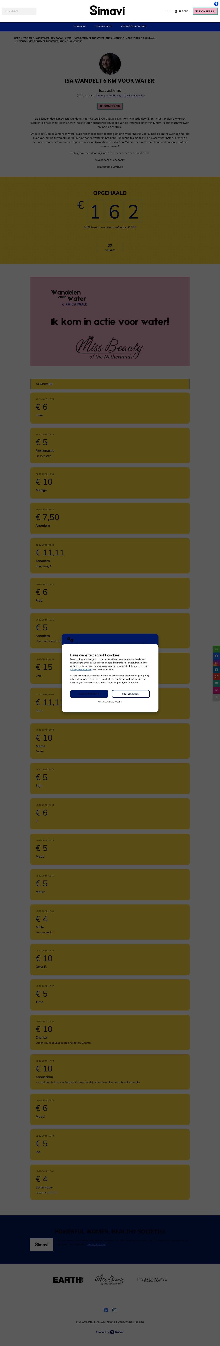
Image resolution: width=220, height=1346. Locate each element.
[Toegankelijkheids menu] (216, 4)
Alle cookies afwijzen (110, 701)
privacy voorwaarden (80, 669)
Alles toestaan (89, 693)
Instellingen (130, 693)
